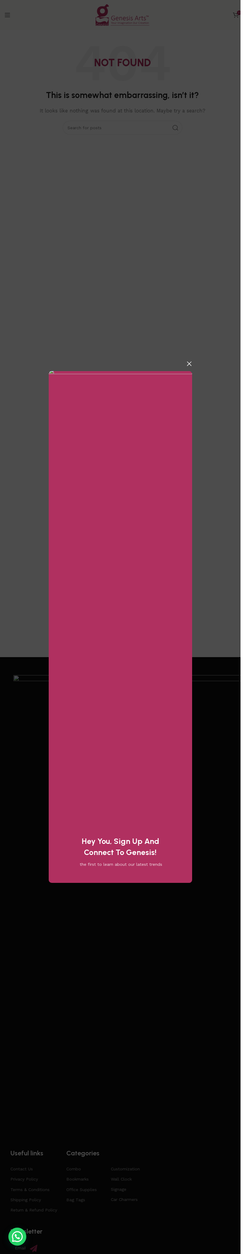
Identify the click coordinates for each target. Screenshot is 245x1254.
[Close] (189, 363)
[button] (17, 1237)
